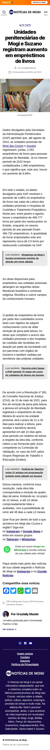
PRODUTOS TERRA (39, 2)
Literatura (10, 604)
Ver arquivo (9, 629)
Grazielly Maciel (28, 68)
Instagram (13, 531)
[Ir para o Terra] (8, 2)
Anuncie (25, 660)
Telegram (12, 539)
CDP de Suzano (36, 601)
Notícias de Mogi (19, 740)
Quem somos (25, 653)
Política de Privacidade (25, 664)
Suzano (31, 145)
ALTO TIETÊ (25, 25)
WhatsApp (28, 539)
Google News (31, 531)
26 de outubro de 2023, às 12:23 (26, 72)
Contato (25, 657)
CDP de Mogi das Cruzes (17, 601)
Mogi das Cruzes (13, 145)
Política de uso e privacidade (16, 744)
